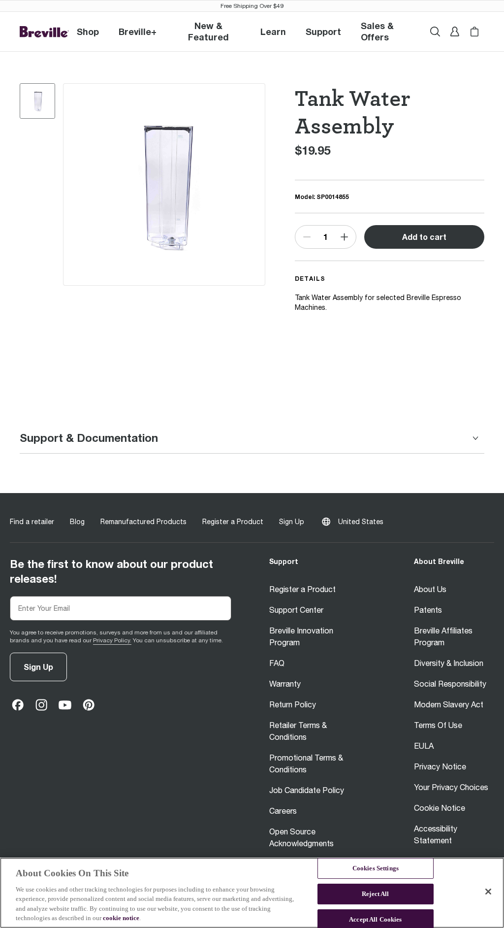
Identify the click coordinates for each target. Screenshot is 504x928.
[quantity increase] (344, 237)
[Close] (488, 891)
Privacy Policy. (112, 640)
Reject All (375, 893)
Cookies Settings (375, 868)
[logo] (44, 31)
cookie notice (121, 918)
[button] (137, 31)
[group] (37, 101)
